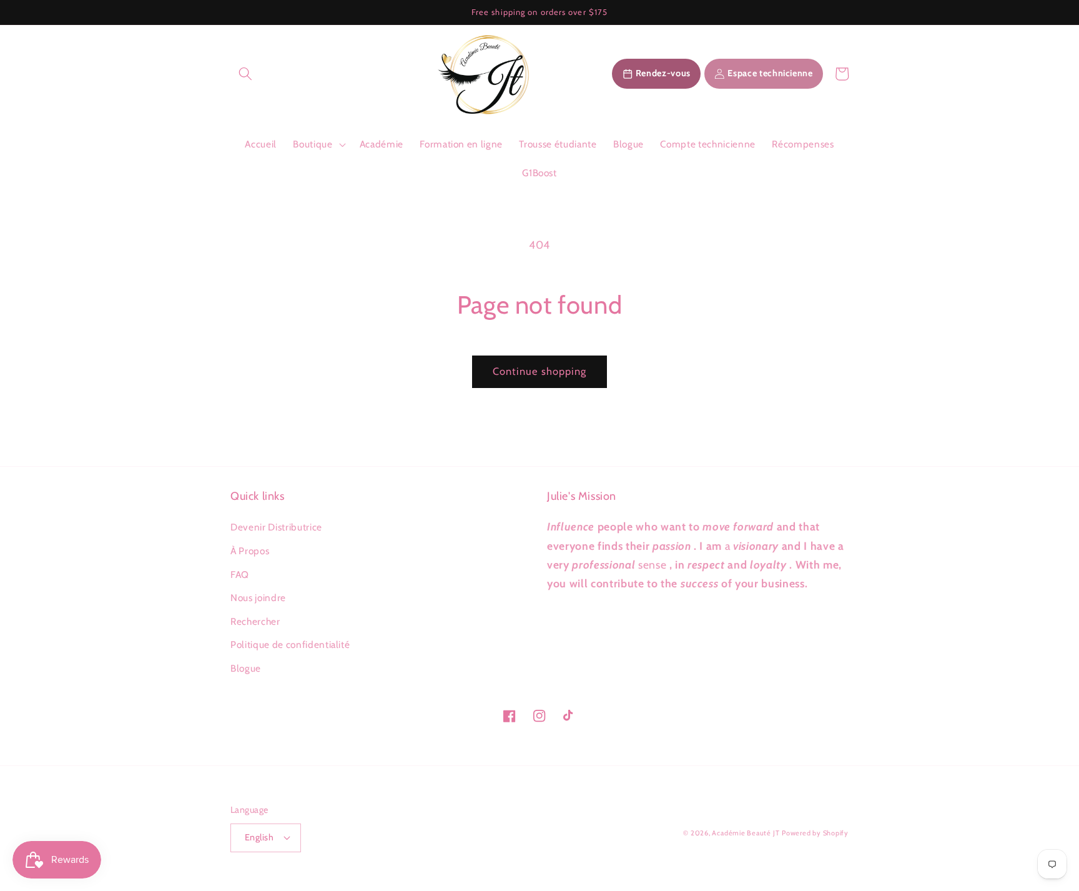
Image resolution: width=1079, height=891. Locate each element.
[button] (245, 74)
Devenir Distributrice (276, 527)
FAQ (239, 574)
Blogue (245, 668)
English (259, 837)
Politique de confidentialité (290, 644)
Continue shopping (540, 371)
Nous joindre (258, 598)
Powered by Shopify (815, 833)
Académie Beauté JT (745, 833)
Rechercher (255, 621)
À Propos (249, 551)
